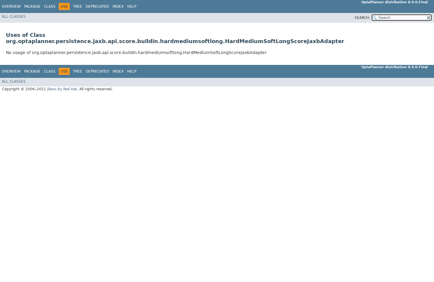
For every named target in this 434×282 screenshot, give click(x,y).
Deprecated (97, 6)
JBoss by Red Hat (62, 89)
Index (118, 6)
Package (32, 6)
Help (131, 6)
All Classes (14, 16)
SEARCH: (362, 18)
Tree (77, 6)
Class (50, 6)
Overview (11, 6)
